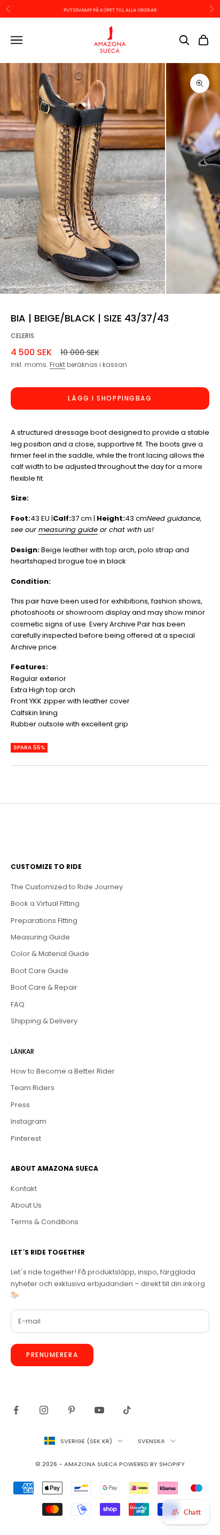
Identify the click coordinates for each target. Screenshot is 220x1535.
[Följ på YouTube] (99, 1410)
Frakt (57, 364)
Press (20, 1105)
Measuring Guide (40, 937)
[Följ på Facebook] (16, 1410)
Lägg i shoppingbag (110, 398)
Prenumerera (52, 1354)
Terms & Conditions (44, 1222)
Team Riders (32, 1088)
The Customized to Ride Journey (67, 887)
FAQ (18, 1004)
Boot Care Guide (39, 971)
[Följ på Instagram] (43, 1410)
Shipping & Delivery (44, 1021)
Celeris (22, 335)
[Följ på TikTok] (127, 1410)
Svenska (151, 1441)
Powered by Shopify (152, 1464)
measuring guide (68, 529)
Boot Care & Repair (44, 987)
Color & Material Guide (50, 954)
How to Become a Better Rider (63, 1071)
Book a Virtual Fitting (45, 903)
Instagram (28, 1121)
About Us (26, 1205)
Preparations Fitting (44, 920)
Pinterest (26, 1138)
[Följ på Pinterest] (71, 1410)
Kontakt (24, 1189)
